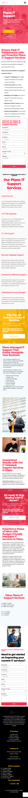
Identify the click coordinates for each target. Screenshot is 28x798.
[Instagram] (16, 783)
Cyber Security (7, 196)
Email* (4, 141)
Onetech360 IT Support (17, 790)
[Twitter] (12, 783)
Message (4, 156)
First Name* (5, 127)
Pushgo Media (14, 792)
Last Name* (5, 132)
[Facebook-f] (10, 783)
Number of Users (6, 151)
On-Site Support (7, 233)
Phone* (4, 146)
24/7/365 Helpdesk (8, 213)
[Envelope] (17, 783)
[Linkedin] (14, 783)
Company (4, 137)
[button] (25, 2)
